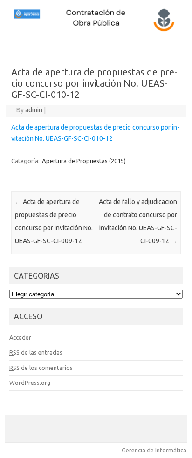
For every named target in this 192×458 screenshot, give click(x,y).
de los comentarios (41, 367)
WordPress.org (29, 382)
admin (33, 110)
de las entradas (35, 352)
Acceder (20, 337)
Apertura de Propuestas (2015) (84, 160)
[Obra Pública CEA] (96, 30)
